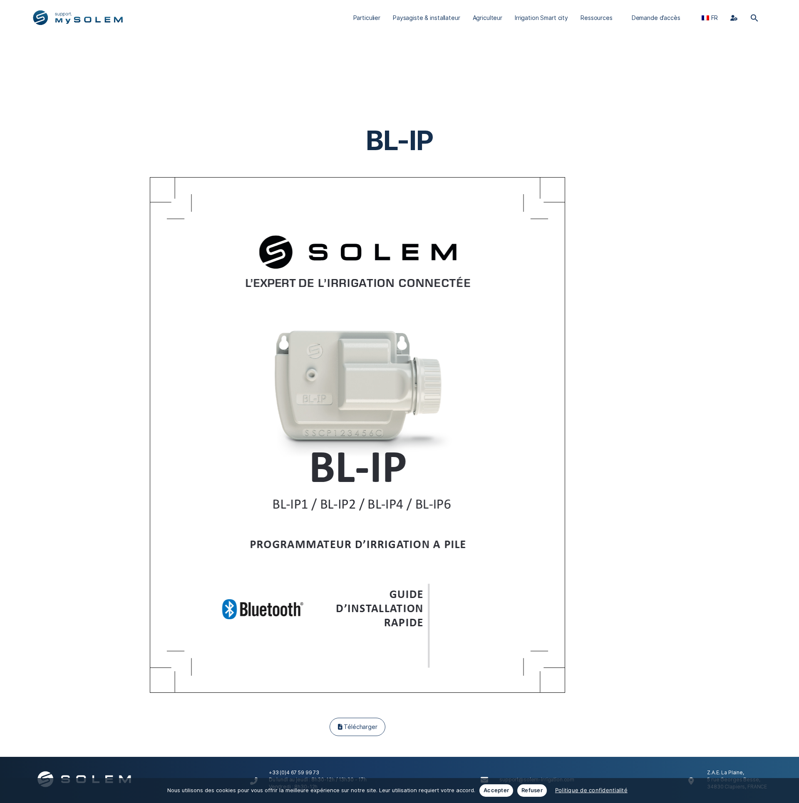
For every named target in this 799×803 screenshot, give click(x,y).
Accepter (496, 790)
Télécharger (359, 726)
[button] (754, 18)
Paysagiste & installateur (426, 17)
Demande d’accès (656, 17)
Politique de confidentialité (591, 790)
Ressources (597, 17)
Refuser (532, 790)
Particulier (366, 17)
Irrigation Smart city (541, 17)
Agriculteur (487, 17)
